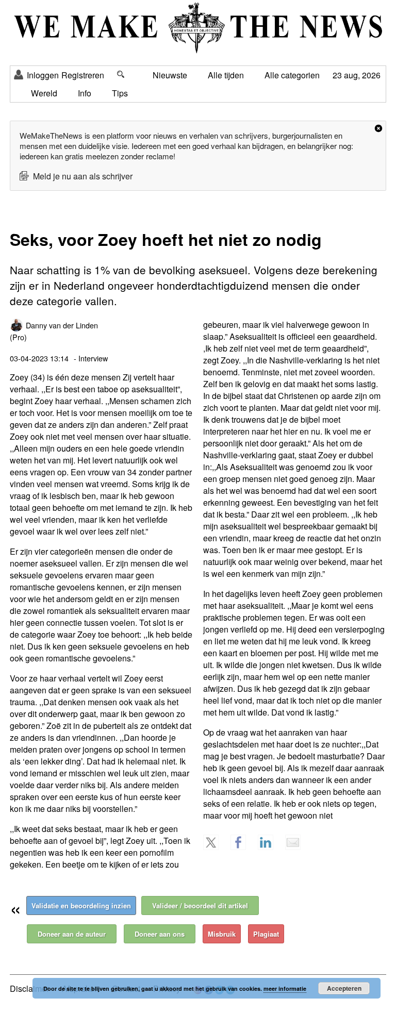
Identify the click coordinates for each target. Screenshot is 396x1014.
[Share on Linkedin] (270, 847)
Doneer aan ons (160, 934)
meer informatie (284, 988)
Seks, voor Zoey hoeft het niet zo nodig (166, 239)
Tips (120, 93)
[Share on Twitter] (215, 847)
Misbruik (222, 934)
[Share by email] (297, 847)
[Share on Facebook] (242, 847)
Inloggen (43, 75)
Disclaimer (29, 988)
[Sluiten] (378, 128)
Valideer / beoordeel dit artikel (200, 905)
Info (84, 93)
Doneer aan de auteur (72, 934)
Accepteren (344, 988)
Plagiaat (266, 934)
